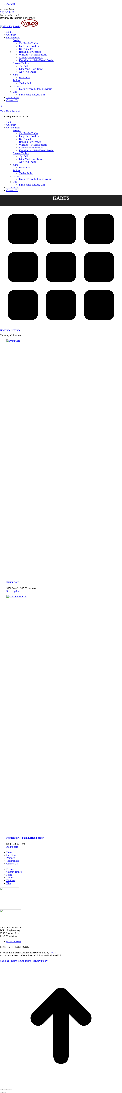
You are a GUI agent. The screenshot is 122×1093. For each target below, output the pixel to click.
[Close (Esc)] (1, 1089)
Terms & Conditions (21, 960)
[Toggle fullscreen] (7, 1089)
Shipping (4, 960)
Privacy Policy (40, 960)
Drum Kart (12, 582)
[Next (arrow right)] (4, 1092)
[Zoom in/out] (11, 1089)
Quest (53, 952)
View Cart (5, 111)
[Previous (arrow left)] (1, 1092)
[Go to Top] (61, 1085)
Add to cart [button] (12, 846)
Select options (13, 591)
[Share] (4, 1089)
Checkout (15, 111)
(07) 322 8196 (7, 12)
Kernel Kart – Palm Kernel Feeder (25, 837)
